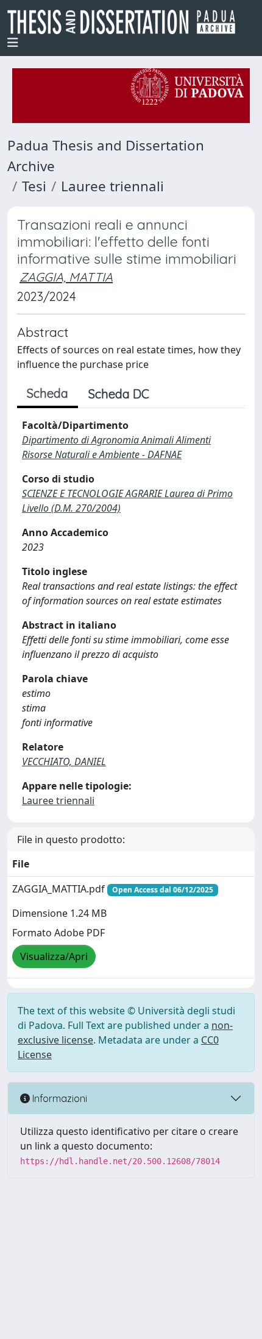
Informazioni (58, 1098)
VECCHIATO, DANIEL (64, 761)
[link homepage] (126, 22)
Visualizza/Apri (54, 956)
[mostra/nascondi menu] (12, 43)
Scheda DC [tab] (118, 393)
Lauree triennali (112, 186)
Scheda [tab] (47, 393)
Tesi (34, 186)
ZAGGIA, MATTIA (66, 276)
